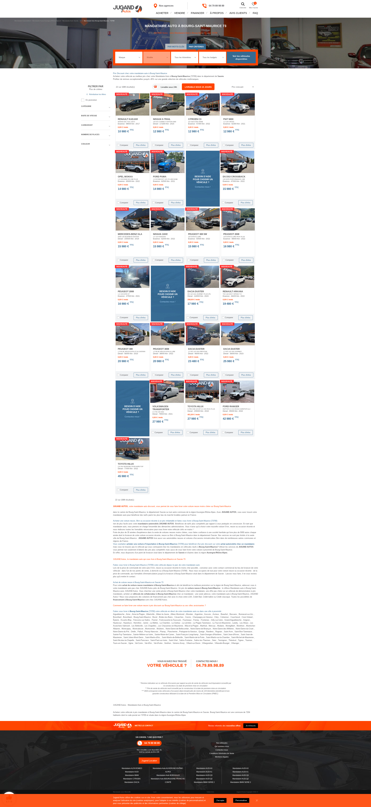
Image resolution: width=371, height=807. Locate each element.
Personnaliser (241, 800)
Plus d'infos (141, 145)
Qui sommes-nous (222, 746)
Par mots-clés (176, 46)
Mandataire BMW (132, 775)
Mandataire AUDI (132, 772)
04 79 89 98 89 (216, 5)
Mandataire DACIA (131, 782)
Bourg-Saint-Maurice (142, 617)
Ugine (130, 643)
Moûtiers (160, 629)
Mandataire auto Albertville (122, 792)
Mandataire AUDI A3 (204, 768)
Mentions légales (222, 757)
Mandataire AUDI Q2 (204, 779)
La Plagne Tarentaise (202, 623)
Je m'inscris (251, 726)
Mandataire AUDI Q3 (204, 775)
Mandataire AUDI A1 (204, 772)
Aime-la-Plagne (138, 614)
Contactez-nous (221, 750)
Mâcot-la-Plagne (191, 626)
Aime (128, 614)
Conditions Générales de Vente (221, 753)
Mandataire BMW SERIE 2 (204, 782)
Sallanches (210, 792)
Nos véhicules (221, 743)
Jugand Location (149, 760)
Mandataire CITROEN (131, 779)
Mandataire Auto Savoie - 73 (71, 21)
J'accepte (220, 800)
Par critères (196, 46)
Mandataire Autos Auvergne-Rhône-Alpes (46, 21)
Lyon (155, 792)
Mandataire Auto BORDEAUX (168, 775)
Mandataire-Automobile (22, 21)
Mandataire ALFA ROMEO (132, 768)
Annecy (181, 792)
